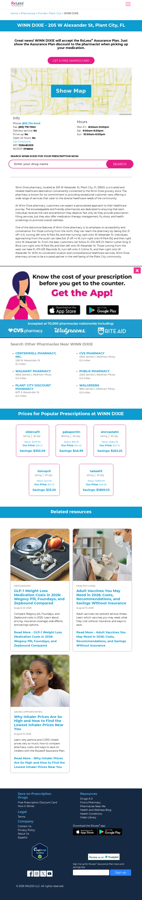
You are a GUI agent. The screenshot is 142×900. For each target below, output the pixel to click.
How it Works (26, 806)
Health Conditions (91, 813)
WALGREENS (89, 385)
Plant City (55, 13)
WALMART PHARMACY (33, 371)
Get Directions (22, 141)
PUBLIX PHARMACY (94, 371)
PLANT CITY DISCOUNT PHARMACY (33, 387)
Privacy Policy (26, 830)
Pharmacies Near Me (92, 806)
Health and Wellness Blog (95, 810)
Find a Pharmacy (90, 802)
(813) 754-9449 (31, 123)
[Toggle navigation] (128, 5)
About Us (23, 833)
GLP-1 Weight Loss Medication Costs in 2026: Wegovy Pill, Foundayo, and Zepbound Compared (39, 597)
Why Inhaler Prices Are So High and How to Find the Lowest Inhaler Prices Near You (39, 723)
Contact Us (24, 826)
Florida (42, 13)
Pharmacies (28, 13)
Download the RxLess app (89, 825)
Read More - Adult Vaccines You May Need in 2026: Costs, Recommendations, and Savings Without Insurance (101, 639)
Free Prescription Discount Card (37, 802)
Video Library (88, 817)
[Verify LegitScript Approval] (40, 851)
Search (119, 164)
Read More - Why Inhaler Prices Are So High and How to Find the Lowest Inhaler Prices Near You (39, 763)
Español (22, 837)
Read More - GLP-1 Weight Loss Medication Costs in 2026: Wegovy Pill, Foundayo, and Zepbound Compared (38, 639)
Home (14, 13)
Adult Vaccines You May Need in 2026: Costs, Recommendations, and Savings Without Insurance (101, 597)
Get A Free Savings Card (71, 60)
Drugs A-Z (86, 798)
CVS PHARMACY (91, 353)
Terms (21, 816)
